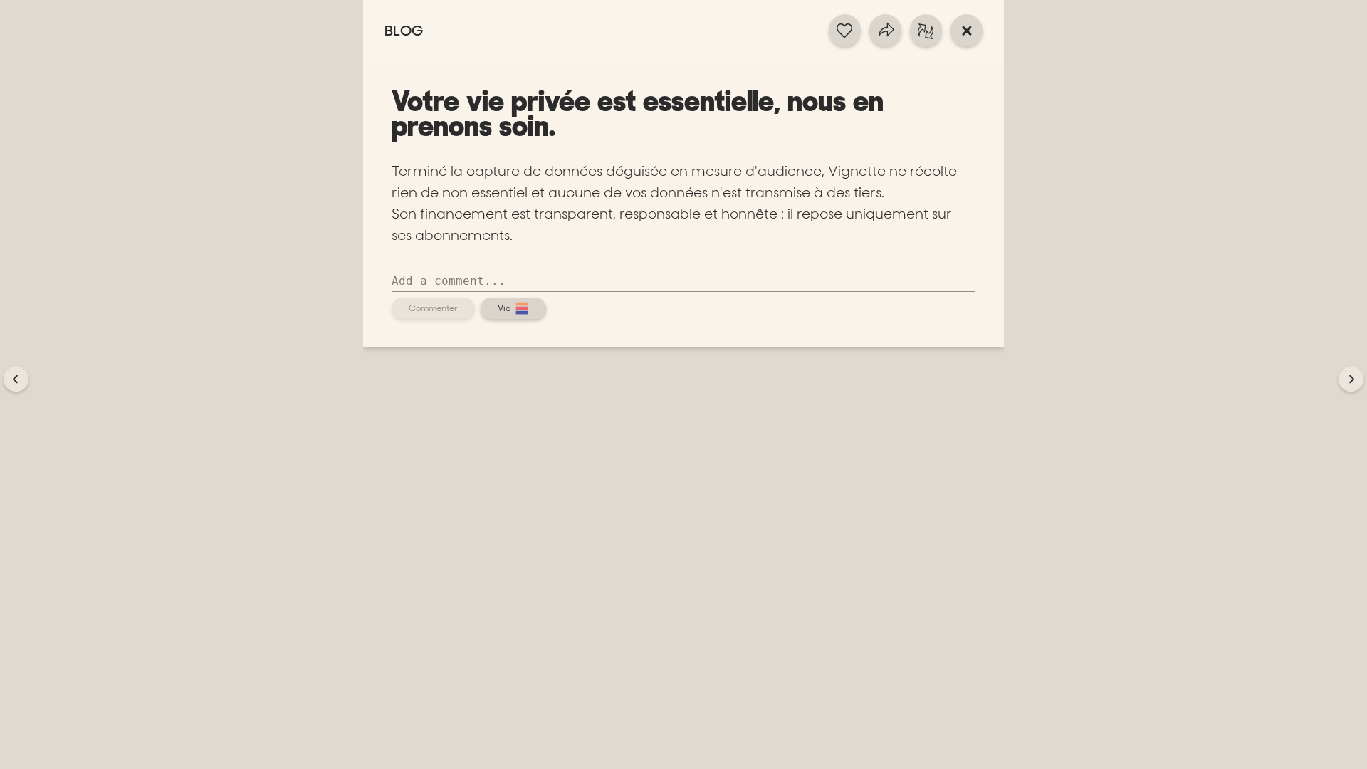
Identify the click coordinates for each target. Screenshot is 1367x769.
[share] (885, 30)
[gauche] (16, 379)
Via (504, 308)
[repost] (926, 30)
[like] (845, 30)
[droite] (1351, 379)
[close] (966, 30)
